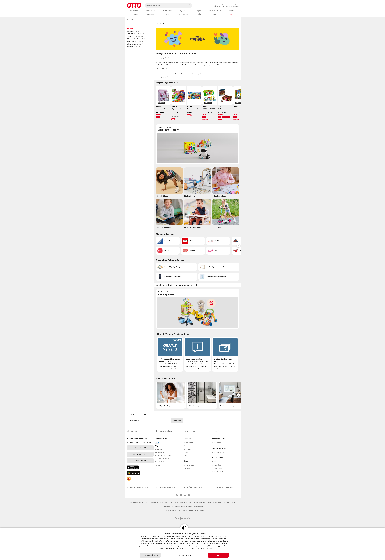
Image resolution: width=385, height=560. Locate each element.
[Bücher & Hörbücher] (169, 214)
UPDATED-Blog (189, 465)
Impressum (165, 502)
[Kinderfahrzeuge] (225, 214)
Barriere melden (140, 461)
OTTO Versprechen (229, 502)
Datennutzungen (202, 536)
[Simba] (218, 241)
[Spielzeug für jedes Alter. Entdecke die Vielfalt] (197, 144)
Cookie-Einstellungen (137, 502)
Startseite (130, 19)
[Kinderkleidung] (169, 182)
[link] (129, 479)
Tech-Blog (187, 468)
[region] (192, 544)
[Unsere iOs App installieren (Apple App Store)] (133, 467)
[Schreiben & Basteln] (225, 182)
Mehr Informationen (184, 555)
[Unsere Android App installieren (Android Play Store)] (133, 473)
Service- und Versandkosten (194, 506)
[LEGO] (193, 241)
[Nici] (218, 251)
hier (219, 546)
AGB (147, 502)
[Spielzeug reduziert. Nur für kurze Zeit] (197, 309)
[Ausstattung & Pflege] (197, 214)
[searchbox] (166, 5)
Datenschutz (155, 502)
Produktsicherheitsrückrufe (202, 502)
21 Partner (151, 536)
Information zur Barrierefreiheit (181, 502)
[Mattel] (168, 251)
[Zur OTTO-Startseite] (134, 5)
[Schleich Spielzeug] (193, 251)
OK (218, 555)
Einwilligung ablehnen (150, 555)
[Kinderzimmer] (197, 182)
